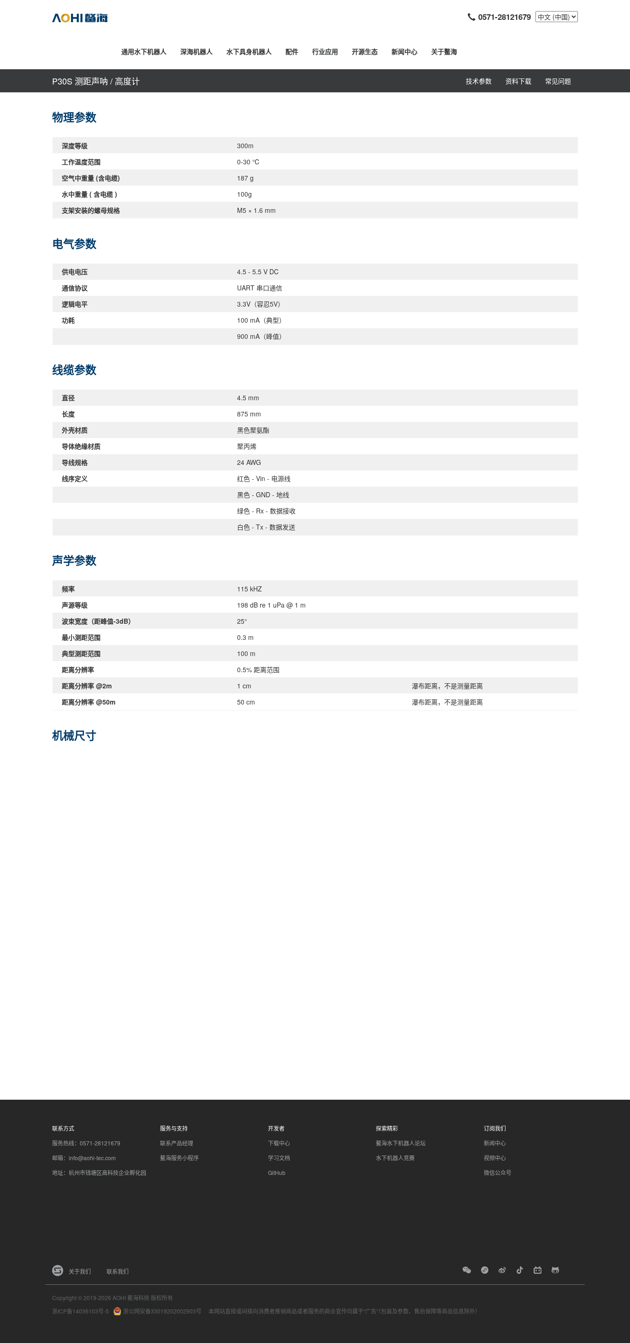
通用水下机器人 (143, 51)
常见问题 (558, 80)
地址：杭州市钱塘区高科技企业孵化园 (99, 1172)
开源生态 (365, 51)
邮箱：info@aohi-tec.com (84, 1158)
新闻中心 (404, 51)
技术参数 (479, 80)
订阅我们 (495, 1128)
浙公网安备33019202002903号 (162, 1311)
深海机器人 (196, 51)
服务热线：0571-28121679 (86, 1143)
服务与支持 (174, 1128)
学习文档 (279, 1158)
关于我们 (80, 1271)
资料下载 (518, 80)
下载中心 (279, 1143)
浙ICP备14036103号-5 (80, 1311)
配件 (291, 51)
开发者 (276, 1128)
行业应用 (325, 51)
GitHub (276, 1172)
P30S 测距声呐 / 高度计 (96, 81)
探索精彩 (387, 1128)
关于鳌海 (444, 51)
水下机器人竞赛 (395, 1158)
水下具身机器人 (249, 51)
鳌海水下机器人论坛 (401, 1143)
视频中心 (495, 1158)
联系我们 (118, 1271)
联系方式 (63, 1128)
